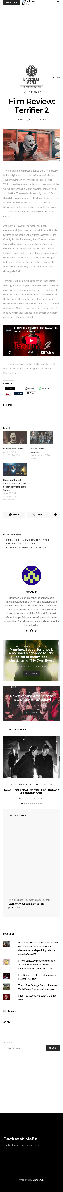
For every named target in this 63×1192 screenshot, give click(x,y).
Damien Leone (12, 540)
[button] (58, 77)
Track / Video (41, 646)
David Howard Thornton (37, 540)
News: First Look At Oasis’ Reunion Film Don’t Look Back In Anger (31, 791)
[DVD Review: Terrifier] (15, 437)
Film (24, 92)
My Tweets (9, 1011)
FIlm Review (35, 92)
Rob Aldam (41, 120)
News (28, 693)
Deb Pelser (24, 798)
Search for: (9, 1042)
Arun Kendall (41, 666)
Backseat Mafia (20, 1139)
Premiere (28, 646)
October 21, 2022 (24, 120)
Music (18, 646)
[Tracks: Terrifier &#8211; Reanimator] (41, 437)
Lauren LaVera (33, 544)
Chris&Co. (38, 1179)
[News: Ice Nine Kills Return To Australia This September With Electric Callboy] (15, 469)
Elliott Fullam (14, 544)
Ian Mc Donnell (40, 705)
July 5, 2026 (38, 798)
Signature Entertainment (19, 547)
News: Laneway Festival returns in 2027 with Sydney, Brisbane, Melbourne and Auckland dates (36, 964)
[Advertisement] (31, 38)
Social (7, 1022)
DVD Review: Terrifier (13, 448)
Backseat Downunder (21, 785)
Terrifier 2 (42, 547)
